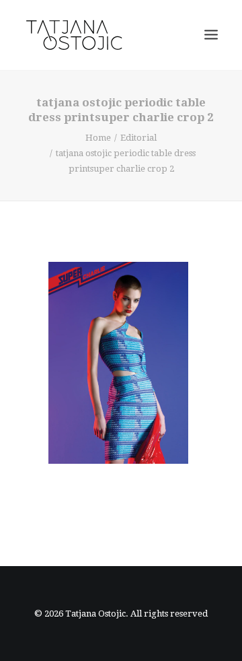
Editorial (138, 138)
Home (98, 138)
